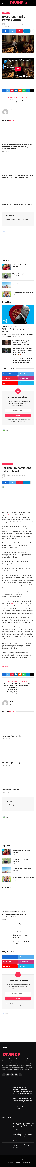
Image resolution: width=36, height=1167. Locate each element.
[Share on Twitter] (12, 31)
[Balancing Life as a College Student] (6, 267)
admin (8, 24)
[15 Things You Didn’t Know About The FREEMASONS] (18, 314)
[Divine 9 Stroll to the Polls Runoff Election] (6, 944)
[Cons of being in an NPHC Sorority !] (6, 926)
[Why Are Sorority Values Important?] (6, 276)
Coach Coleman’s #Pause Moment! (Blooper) (17, 204)
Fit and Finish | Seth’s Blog (11, 763)
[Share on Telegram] (26, 31)
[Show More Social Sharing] (32, 31)
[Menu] (3, 3)
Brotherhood (6, 12)
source (4, 83)
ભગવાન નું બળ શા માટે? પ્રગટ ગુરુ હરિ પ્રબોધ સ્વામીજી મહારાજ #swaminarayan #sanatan (22, 342)
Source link (5, 667)
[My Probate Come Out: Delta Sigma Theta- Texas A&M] (18, 900)
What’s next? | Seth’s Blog (11, 790)
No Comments (27, 24)
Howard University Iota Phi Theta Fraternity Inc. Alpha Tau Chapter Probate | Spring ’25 (22, 1100)
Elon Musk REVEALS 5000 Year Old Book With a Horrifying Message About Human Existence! (23, 1125)
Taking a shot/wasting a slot (11, 736)
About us (10, 1162)
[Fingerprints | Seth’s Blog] (6, 1147)
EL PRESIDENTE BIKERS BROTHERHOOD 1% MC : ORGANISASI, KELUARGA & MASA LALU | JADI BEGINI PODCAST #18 (17, 147)
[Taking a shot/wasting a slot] (18, 724)
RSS (12, 603)
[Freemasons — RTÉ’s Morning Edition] (18, 44)
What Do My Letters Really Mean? (23, 292)
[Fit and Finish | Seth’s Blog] (18, 751)
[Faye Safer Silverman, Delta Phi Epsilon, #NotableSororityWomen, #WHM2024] (6, 934)
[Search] (33, 3)
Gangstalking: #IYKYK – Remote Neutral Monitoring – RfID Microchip (22, 1136)
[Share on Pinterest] (19, 31)
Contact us (17, 1162)
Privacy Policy (16, 421)
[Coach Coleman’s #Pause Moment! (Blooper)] (18, 192)
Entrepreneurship (7, 464)
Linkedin (7, 515)
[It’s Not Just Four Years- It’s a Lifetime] (6, 285)
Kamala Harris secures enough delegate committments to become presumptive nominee (22, 360)
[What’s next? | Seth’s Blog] (18, 778)
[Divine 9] (18, 2)
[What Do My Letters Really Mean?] (6, 294)
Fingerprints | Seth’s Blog (20, 1145)
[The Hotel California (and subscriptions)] (18, 495)
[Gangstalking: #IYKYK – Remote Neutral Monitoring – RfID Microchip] (6, 1136)
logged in (14, 219)
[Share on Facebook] (5, 31)
